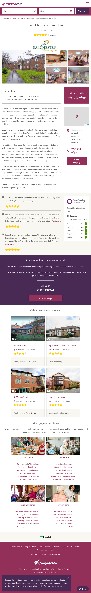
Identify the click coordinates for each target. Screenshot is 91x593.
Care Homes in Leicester (28, 467)
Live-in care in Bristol (63, 520)
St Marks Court (21, 397)
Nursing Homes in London (27, 526)
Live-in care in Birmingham (63, 514)
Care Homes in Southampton (28, 470)
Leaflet (87, 125)
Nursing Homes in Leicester (28, 523)
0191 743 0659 (77, 97)
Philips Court (20, 345)
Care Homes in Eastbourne (28, 476)
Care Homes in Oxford (28, 479)
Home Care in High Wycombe (63, 476)
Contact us (75, 546)
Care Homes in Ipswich (28, 473)
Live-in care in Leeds (63, 523)
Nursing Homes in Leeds (28, 517)
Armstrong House (57, 397)
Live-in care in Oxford (63, 517)
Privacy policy (54, 554)
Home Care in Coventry (63, 473)
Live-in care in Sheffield (63, 526)
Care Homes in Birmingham (28, 464)
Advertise (56, 546)
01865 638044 (45, 289)
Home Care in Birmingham (63, 470)
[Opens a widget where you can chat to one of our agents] (83, 589)
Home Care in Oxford (63, 464)
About (65, 546)
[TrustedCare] (12, 3)
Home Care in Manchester (63, 479)
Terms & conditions (38, 554)
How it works (16, 546)
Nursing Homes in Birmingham (27, 511)
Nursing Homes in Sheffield (28, 514)
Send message (45, 298)
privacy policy (38, 586)
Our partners (44, 546)
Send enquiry (76, 161)
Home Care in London (63, 467)
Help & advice (30, 546)
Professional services (45, 549)
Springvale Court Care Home (62, 345)
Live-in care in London (63, 511)
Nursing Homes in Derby (28, 520)
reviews (53, 35)
